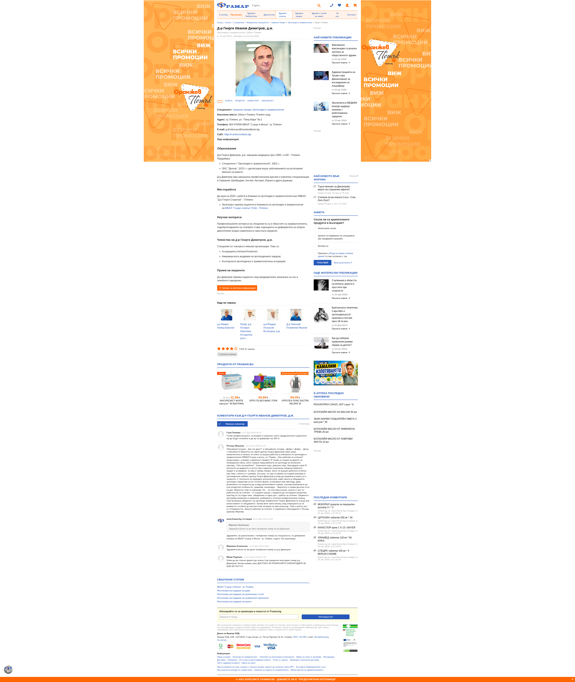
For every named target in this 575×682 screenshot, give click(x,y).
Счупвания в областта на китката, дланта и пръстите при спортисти (344, 285)
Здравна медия (299, 14)
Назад (220, 23)
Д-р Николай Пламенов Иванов (296, 326)
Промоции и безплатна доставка (304, 660)
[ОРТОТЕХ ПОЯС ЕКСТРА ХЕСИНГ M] (295, 382)
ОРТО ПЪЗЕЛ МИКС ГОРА (263, 400)
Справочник (239, 23)
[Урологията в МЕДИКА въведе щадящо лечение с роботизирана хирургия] (321, 106)
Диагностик (269, 14)
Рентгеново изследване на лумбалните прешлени (242, 598)
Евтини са (323, 246)
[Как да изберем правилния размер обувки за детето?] (321, 343)
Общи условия (223, 657)
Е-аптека (223, 14)
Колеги (228, 101)
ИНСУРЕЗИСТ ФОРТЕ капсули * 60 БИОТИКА (231, 402)
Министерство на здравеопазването (307, 670)
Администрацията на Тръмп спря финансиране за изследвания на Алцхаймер (343, 79)
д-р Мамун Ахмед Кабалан (225, 326)
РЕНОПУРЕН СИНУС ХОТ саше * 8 (334, 404)
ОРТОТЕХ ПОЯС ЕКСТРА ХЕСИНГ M (295, 402)
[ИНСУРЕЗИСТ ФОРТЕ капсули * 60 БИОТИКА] (231, 382)
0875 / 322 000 (299, 637)
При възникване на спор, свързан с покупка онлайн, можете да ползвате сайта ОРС (255, 667)
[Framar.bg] (233, 5)
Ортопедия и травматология (300, 23)
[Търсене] (319, 5)
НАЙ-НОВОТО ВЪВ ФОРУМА (326, 178)
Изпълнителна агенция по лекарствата (234, 670)
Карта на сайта (248, 663)
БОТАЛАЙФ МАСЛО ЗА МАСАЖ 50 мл (335, 412)
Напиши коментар (235, 424)
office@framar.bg (321, 637)
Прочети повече (340, 62)
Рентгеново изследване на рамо (233, 590)
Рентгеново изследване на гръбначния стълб (240, 594)
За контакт (222, 640)
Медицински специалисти (258, 23)
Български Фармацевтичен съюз (311, 667)
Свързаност (267, 101)
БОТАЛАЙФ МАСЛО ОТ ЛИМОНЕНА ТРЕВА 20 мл (334, 430)
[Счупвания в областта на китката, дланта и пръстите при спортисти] (321, 284)
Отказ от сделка (280, 660)
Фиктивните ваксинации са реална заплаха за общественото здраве (344, 50)
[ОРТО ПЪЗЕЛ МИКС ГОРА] (263, 382)
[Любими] (339, 5)
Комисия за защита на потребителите (271, 670)
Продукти (240, 101)
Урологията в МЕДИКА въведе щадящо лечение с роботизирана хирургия (344, 110)
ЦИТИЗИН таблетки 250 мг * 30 (335, 517)
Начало (228, 23)
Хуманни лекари (278, 23)
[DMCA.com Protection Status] (350, 652)
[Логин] (347, 5)
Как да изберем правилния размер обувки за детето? (342, 341)
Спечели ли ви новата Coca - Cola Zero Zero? (336, 199)
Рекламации (328, 657)
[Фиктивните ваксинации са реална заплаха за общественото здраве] (321, 48)
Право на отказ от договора (308, 657)
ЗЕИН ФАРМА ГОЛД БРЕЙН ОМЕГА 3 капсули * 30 (335, 420)
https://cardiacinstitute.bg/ (237, 134)
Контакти (351, 14)
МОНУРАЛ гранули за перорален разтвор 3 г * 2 (336, 506)
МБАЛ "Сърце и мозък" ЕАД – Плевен (246, 208)
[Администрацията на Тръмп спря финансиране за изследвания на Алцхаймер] (321, 75)
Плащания (232, 660)
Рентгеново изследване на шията (234, 601)
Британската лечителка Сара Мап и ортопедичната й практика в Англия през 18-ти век (345, 314)
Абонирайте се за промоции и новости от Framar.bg (250, 611)
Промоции (236, 14)
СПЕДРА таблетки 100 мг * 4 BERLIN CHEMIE (333, 552)
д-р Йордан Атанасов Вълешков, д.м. (271, 328)
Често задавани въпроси (228, 663)
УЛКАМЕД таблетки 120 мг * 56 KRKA (335, 539)
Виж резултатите (342, 262)
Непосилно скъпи (327, 228)
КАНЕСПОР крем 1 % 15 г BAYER (336, 527)
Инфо (220, 101)
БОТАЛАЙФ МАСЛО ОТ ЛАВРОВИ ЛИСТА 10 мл (333, 440)
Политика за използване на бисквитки (277, 657)
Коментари (253, 101)
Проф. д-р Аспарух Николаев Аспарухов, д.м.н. (246, 331)
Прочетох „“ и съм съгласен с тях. (335, 255)
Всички (352, 176)
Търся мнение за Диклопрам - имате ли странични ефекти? (334, 188)
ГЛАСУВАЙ (322, 262)
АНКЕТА (319, 212)
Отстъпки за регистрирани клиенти (255, 660)
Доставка (221, 660)
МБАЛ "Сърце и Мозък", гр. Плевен (235, 587)
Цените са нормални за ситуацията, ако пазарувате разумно (336, 237)
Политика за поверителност (245, 657)
